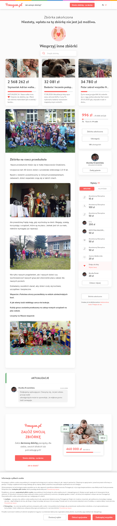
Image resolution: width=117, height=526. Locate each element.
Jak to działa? (33, 465)
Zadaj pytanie (95, 170)
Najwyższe (102, 189)
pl (103, 5)
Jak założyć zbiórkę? (33, 5)
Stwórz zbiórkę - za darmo (82, 5)
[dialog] (58, 499)
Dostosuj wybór (55, 517)
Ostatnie (86, 189)
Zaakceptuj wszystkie (104, 517)
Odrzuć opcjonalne (79, 517)
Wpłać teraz (93, 267)
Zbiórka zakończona (95, 131)
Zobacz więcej (95, 283)
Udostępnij (95, 138)
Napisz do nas (97, 304)
